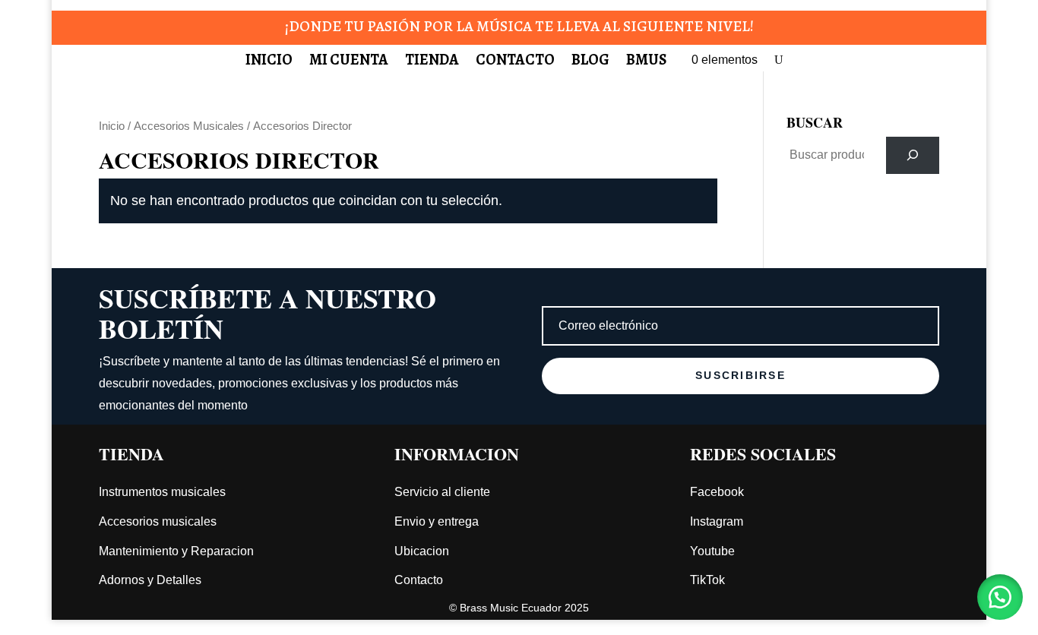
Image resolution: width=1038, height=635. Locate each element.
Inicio (269, 62)
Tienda (432, 62)
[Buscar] (913, 155)
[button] (1000, 597)
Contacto (515, 62)
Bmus (646, 62)
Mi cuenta (348, 62)
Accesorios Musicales (189, 126)
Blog (590, 62)
